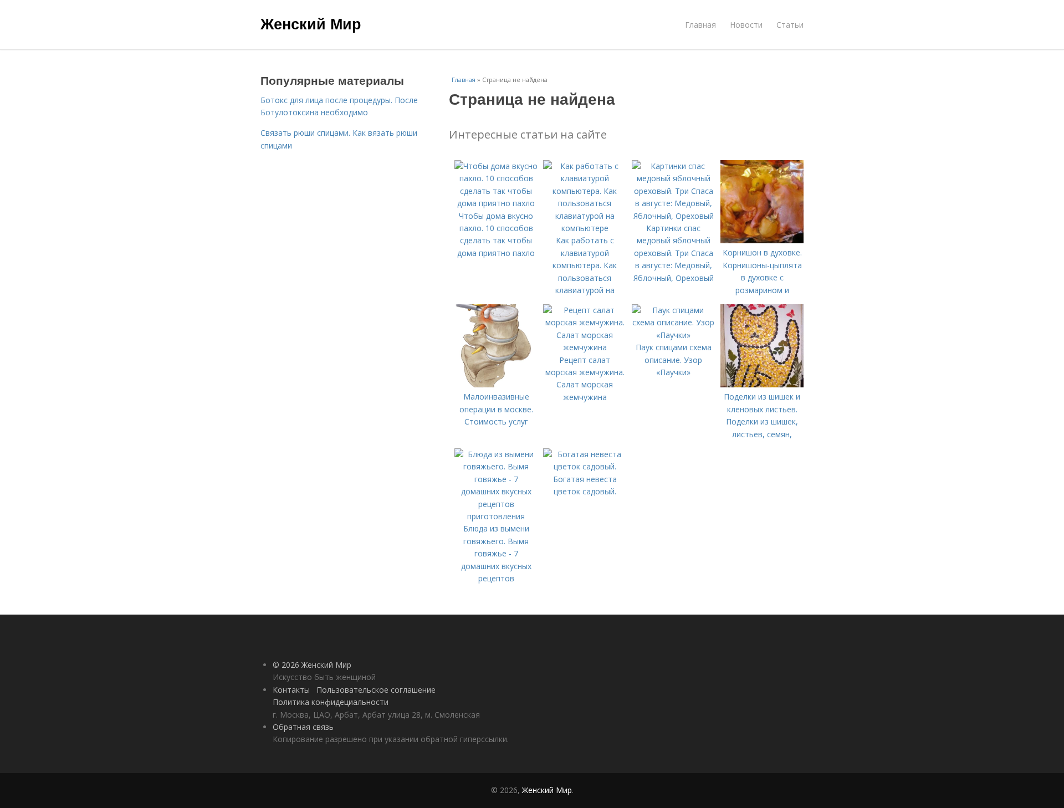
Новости (746, 24)
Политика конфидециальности (330, 702)
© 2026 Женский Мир (312, 664)
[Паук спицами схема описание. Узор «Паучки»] (673, 335)
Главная (700, 24)
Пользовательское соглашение (376, 689)
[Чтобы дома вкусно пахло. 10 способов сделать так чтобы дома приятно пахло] (496, 203)
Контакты (291, 689)
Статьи (790, 24)
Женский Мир (310, 23)
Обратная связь (303, 727)
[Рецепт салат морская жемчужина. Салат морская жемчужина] (584, 347)
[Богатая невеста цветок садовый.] (584, 466)
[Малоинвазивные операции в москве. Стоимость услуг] (496, 384)
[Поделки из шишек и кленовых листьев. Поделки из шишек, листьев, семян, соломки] (762, 384)
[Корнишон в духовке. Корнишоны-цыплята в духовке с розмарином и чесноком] (762, 240)
